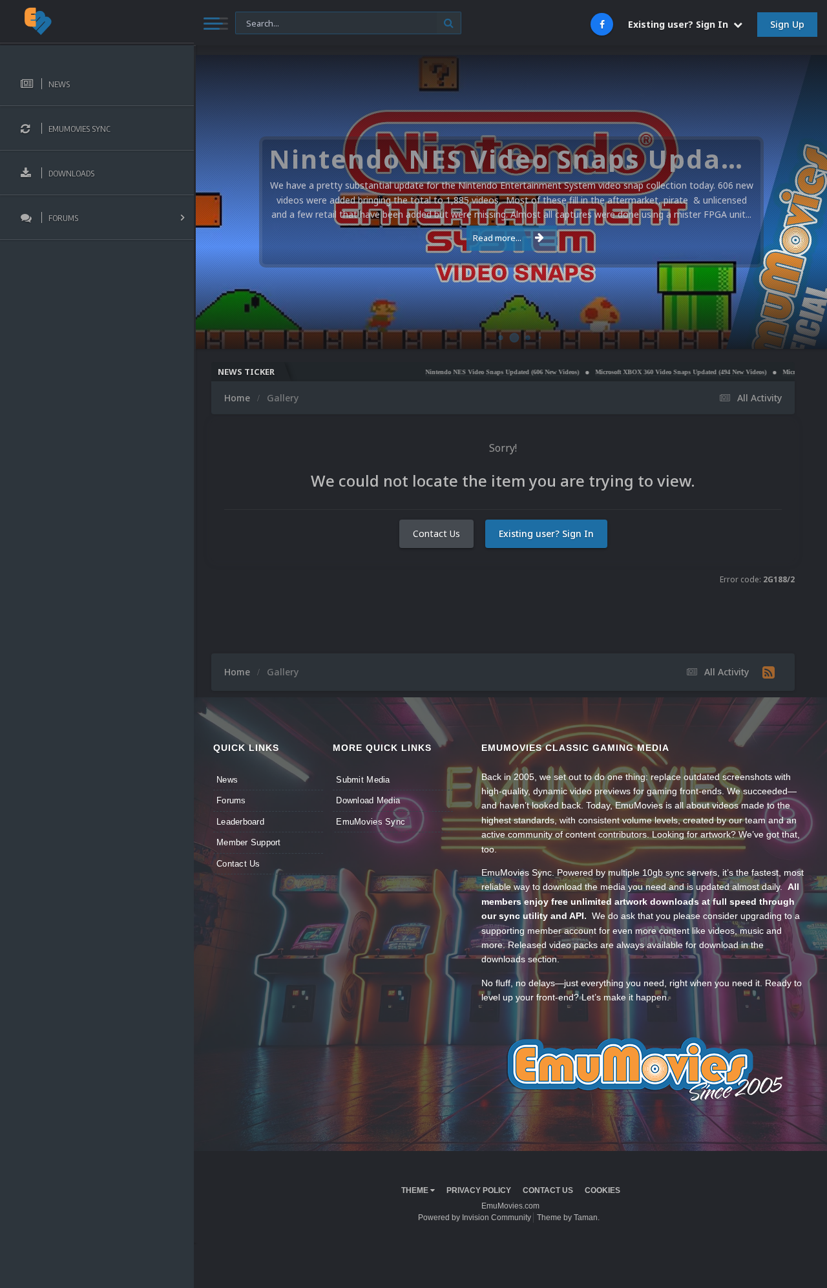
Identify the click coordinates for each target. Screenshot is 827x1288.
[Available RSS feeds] (768, 672)
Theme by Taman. (568, 1217)
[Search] (449, 23)
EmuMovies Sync (370, 822)
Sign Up (787, 24)
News (227, 780)
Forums (231, 800)
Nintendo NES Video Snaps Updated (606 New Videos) (459, 371)
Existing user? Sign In (680, 24)
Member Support (248, 842)
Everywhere (265, 22)
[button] (782, 202)
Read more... (497, 238)
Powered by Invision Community (474, 1217)
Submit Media (363, 780)
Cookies (602, 1190)
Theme (415, 1190)
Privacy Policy (478, 1190)
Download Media (368, 800)
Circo (803, 332)
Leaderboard (240, 822)
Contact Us (436, 533)
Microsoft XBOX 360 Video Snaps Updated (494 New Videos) (638, 371)
